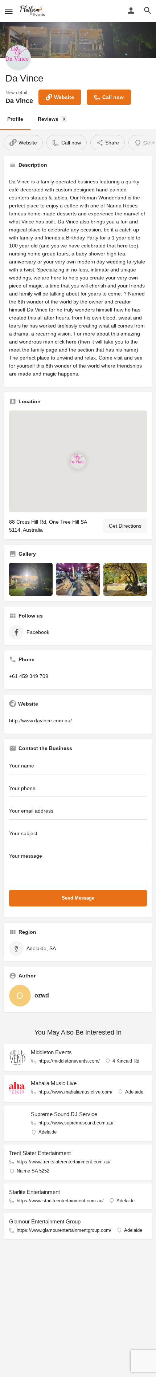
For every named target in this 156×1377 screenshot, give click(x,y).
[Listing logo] (18, 58)
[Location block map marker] (78, 461)
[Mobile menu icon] (9, 11)
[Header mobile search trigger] (147, 10)
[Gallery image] (31, 579)
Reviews (51, 119)
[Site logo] (33, 11)
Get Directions (125, 526)
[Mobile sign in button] (131, 10)
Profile (15, 119)
